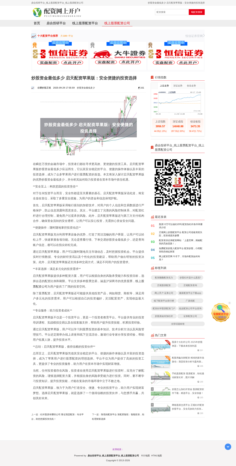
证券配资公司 (190, 316)
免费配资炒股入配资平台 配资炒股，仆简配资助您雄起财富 (180, 250)
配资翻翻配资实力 (164, 277)
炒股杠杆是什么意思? (190, 277)
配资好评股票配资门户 (164, 308)
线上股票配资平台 (85, 23)
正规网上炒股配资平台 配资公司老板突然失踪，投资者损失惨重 (180, 234)
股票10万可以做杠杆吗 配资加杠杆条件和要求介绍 (181, 226)
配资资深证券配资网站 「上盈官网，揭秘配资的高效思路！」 (180, 242)
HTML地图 (156, 455)
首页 (37, 23)
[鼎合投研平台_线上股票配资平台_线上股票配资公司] (56, 12)
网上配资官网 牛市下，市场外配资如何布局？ (179, 258)
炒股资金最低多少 (86, 87)
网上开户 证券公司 (164, 292)
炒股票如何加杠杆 (164, 316)
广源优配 (190, 300)
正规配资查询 (190, 285)
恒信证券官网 (194, 36)
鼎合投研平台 (56, 23)
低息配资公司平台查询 (190, 308)
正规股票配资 (164, 285)
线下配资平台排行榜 (164, 300)
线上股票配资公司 (117, 23)
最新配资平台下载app (190, 292)
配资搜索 (197, 12)
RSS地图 (145, 455)
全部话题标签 (178, 323)
